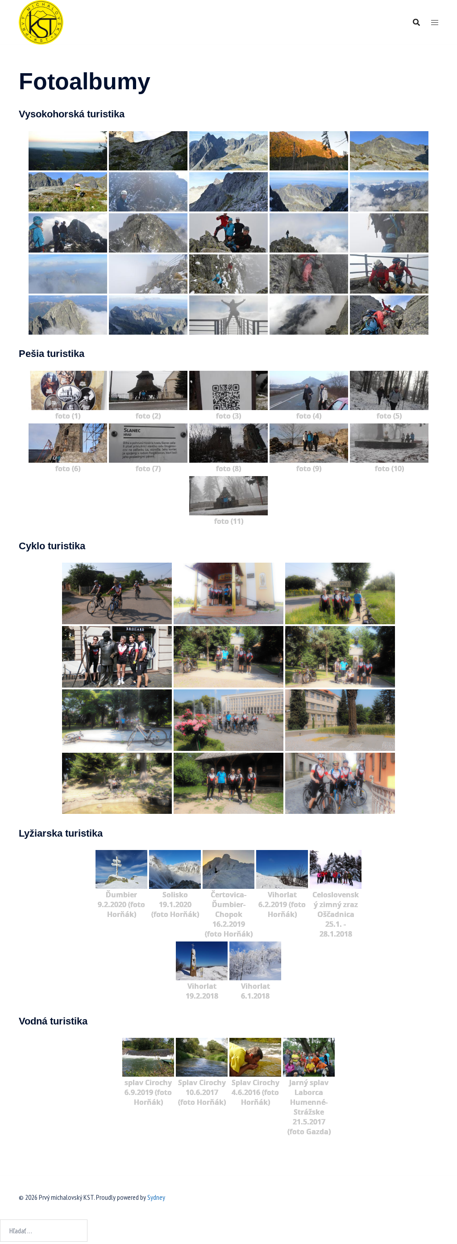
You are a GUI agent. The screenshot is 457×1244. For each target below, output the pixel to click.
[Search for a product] (416, 22)
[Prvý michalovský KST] (41, 21)
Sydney (156, 1197)
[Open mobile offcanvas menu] (434, 23)
